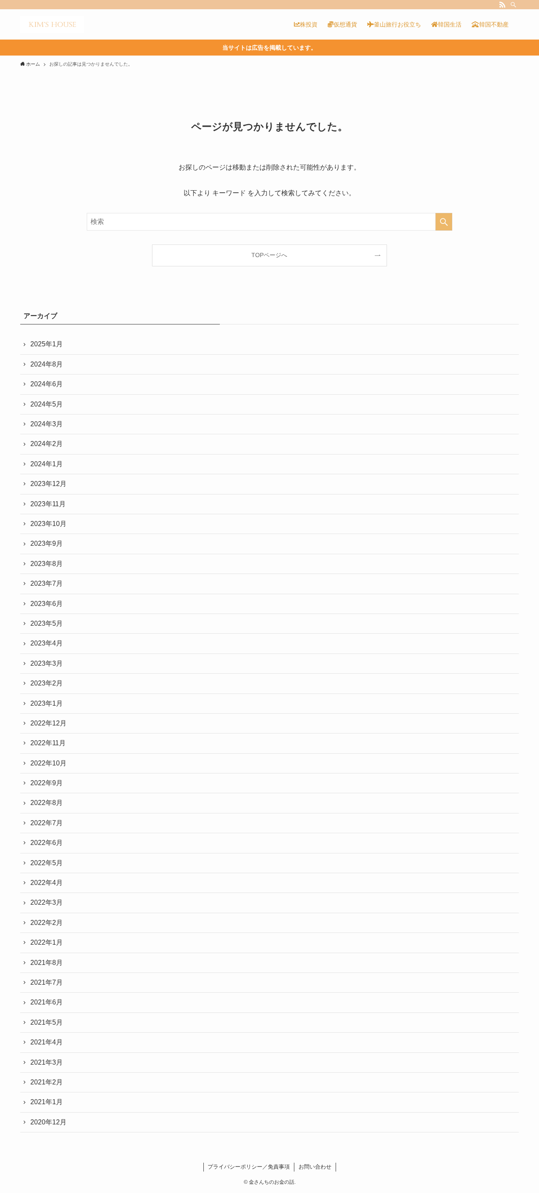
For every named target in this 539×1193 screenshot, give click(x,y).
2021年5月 (46, 1022)
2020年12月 (48, 1122)
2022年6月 (46, 842)
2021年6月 (46, 1002)
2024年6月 (46, 384)
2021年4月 (46, 1042)
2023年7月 (46, 583)
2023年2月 (46, 683)
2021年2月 (46, 1082)
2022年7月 (46, 822)
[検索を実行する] (443, 222)
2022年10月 (48, 763)
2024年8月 (46, 364)
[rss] (502, 4)
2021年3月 (46, 1062)
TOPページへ (269, 255)
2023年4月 (46, 643)
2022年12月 (48, 723)
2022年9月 (46, 782)
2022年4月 (46, 882)
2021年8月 (46, 962)
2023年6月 (46, 603)
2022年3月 (46, 902)
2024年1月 (46, 464)
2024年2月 (46, 443)
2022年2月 (46, 922)
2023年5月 (46, 623)
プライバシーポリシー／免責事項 (249, 1167)
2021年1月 (46, 1101)
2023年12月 (48, 483)
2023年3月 (46, 663)
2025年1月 (46, 344)
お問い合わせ (315, 1167)
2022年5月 (46, 862)
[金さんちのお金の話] (52, 24)
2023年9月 (46, 543)
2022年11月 (48, 743)
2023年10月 (48, 523)
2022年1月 (46, 942)
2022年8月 (46, 802)
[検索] (513, 4)
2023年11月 (48, 503)
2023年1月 (46, 703)
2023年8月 (46, 563)
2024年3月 (46, 424)
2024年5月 (46, 404)
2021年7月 (46, 982)
